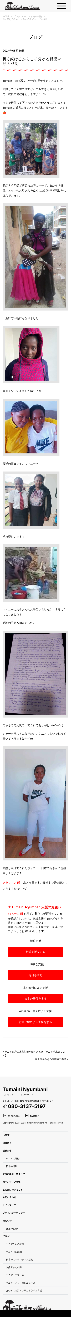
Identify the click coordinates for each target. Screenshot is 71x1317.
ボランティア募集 (12, 1181)
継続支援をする (35, 951)
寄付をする (35, 975)
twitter (34, 1116)
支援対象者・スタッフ (14, 1174)
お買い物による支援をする (35, 1022)
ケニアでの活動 (14, 1251)
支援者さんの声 (14, 1267)
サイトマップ (9, 1205)
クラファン (9, 882)
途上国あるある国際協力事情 (50, 1059)
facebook (14, 1116)
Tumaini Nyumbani (25, 1089)
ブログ (16, 16)
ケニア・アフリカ (15, 1275)
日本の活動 (11, 1166)
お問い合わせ (9, 1197)
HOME (6, 16)
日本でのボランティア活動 (19, 1259)
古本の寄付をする (35, 998)
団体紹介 (7, 1143)
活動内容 (7, 1150)
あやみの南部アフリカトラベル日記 (24, 1290)
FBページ (13, 913)
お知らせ (7, 1220)
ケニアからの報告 (33, 16)
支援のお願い (12, 1228)
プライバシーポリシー (14, 1212)
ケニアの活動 (12, 1158)
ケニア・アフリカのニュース (20, 1282)
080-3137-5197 (27, 1106)
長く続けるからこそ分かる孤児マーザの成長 (25, 19)
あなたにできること (13, 1189)
